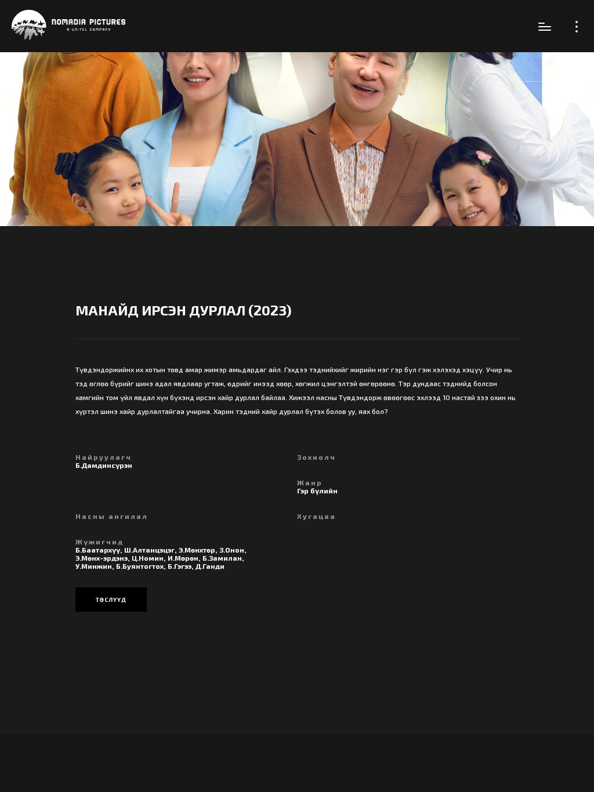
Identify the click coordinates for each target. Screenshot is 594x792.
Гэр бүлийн (317, 490)
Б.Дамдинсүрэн (103, 465)
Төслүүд (111, 599)
